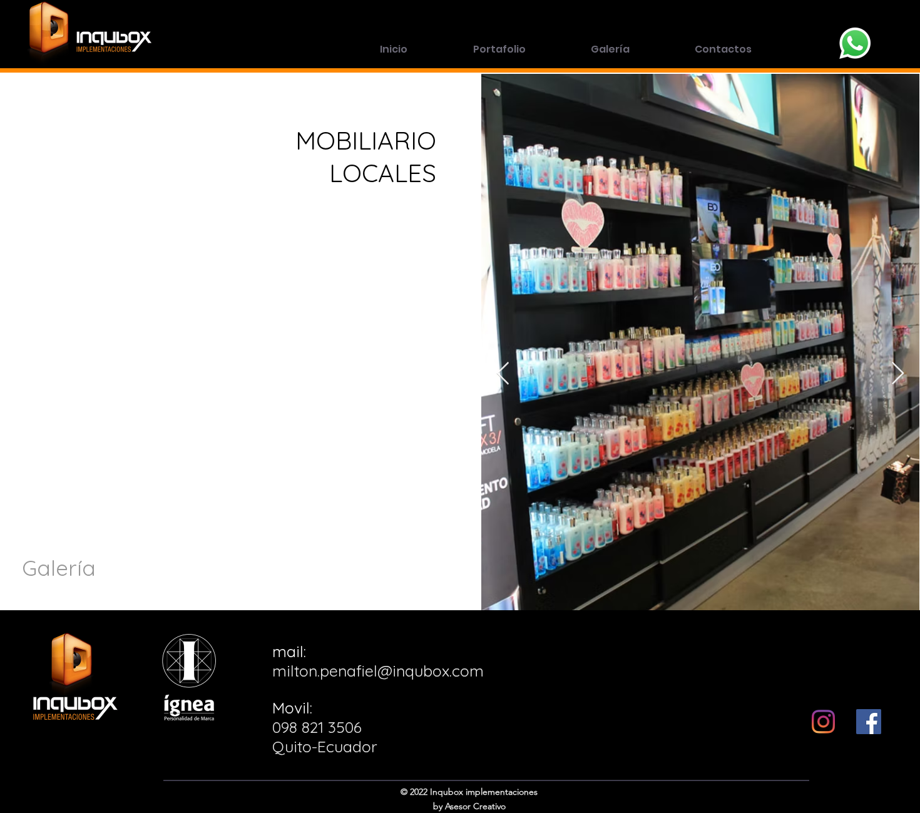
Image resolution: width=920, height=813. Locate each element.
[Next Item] (898, 374)
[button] (499, 49)
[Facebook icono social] (868, 721)
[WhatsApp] (855, 43)
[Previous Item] (503, 374)
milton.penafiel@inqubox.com (378, 670)
